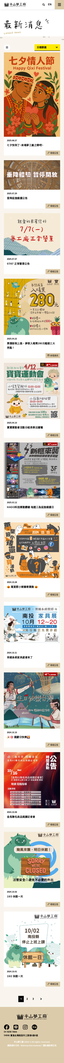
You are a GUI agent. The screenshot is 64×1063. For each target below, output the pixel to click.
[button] (50, 4)
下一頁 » (41, 998)
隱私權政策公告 (50, 1046)
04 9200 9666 (10, 1032)
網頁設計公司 (13, 1046)
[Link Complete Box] (32, 104)
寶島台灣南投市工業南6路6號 (24, 1035)
